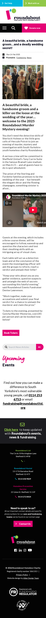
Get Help (8, 3)
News (29, 57)
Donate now (34, 28)
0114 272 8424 (24, 496)
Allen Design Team (31, 578)
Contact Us (25, 523)
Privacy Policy (22, 574)
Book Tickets (11, 332)
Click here (11, 429)
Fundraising (21, 57)
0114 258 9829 (24, 479)
